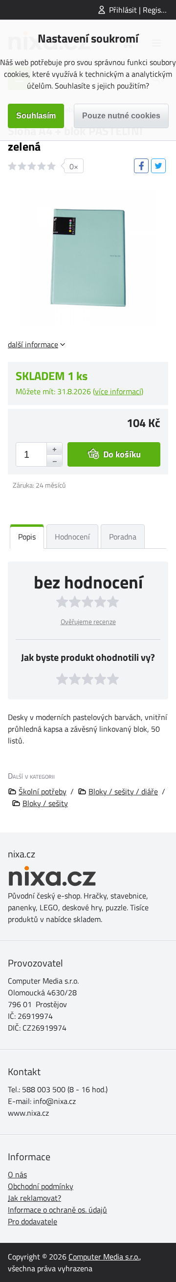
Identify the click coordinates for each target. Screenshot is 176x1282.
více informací (118, 391)
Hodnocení (72, 536)
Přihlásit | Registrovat (142, 10)
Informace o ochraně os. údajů (57, 1209)
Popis (27, 536)
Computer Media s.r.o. (103, 1256)
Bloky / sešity (45, 803)
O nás (17, 1174)
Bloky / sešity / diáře (123, 791)
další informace (33, 344)
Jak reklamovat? (34, 1198)
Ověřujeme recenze (88, 621)
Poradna (122, 536)
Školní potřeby (42, 791)
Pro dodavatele (32, 1221)
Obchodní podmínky (40, 1186)
